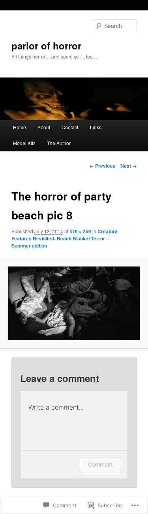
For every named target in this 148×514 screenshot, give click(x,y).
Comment (100, 464)
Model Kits (24, 143)
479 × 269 (80, 231)
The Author (59, 143)
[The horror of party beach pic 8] (73, 303)
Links (95, 127)
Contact (70, 127)
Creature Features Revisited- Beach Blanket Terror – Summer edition (64, 238)
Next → (128, 165)
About (43, 127)
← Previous (102, 165)
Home (19, 127)
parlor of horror (46, 45)
